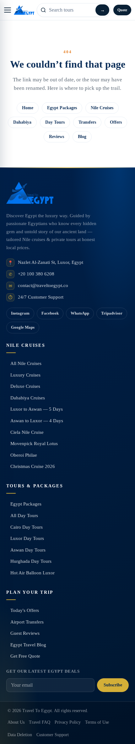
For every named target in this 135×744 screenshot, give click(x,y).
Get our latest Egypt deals (43, 671)
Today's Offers (24, 610)
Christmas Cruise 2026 (32, 466)
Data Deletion (20, 734)
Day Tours (55, 122)
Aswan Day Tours (28, 549)
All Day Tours (24, 515)
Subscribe (113, 685)
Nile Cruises (102, 107)
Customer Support (52, 734)
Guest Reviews (25, 633)
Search (102, 10)
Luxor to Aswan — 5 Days (36, 409)
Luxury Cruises (25, 374)
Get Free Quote (25, 656)
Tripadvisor (111, 313)
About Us (16, 722)
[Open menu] (7, 10)
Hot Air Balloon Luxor (32, 572)
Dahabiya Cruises (27, 397)
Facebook (50, 313)
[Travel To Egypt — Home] (24, 10)
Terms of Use (97, 722)
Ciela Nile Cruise (27, 432)
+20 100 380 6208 (36, 273)
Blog (82, 136)
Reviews (56, 136)
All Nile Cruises (25, 363)
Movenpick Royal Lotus (34, 443)
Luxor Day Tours (27, 538)
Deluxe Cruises (25, 386)
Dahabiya (22, 122)
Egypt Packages (62, 107)
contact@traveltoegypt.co (43, 285)
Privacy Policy (68, 722)
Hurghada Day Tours (30, 561)
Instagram (20, 313)
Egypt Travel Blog (28, 644)
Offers (116, 122)
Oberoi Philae (23, 455)
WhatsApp (80, 313)
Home (27, 107)
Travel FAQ (39, 722)
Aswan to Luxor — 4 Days (36, 420)
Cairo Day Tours (26, 527)
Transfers (87, 122)
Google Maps (23, 327)
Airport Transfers (27, 621)
